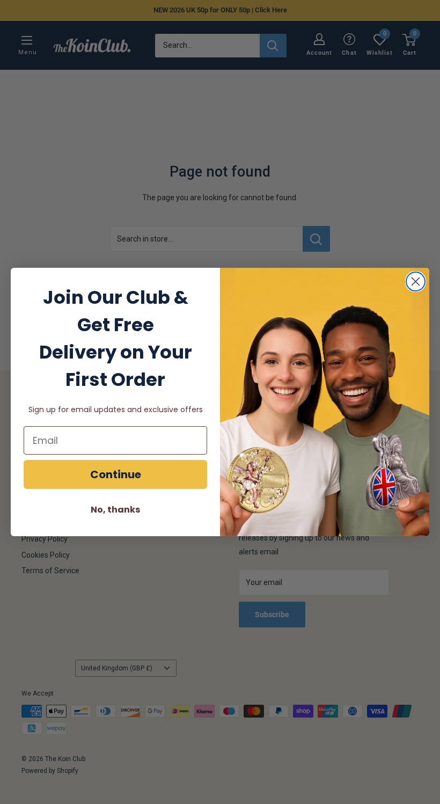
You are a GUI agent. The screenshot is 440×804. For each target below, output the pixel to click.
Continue (115, 474)
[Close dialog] (415, 281)
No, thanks (115, 509)
